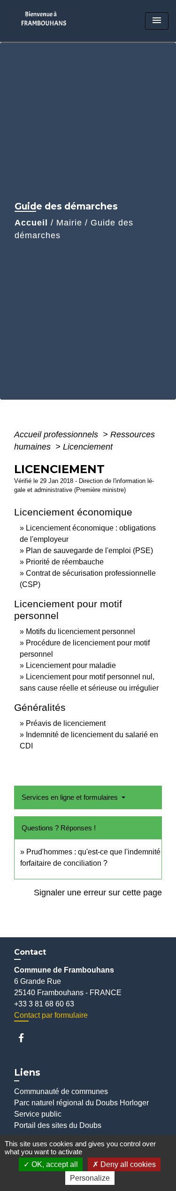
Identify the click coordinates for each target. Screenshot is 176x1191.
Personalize (90, 1178)
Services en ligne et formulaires (71, 797)
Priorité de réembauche (65, 562)
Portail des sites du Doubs (57, 1125)
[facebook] (25, 1037)
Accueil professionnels (57, 434)
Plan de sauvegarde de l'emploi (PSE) (89, 551)
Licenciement (88, 446)
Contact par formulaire (51, 1015)
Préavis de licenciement (66, 723)
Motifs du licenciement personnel (80, 632)
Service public (37, 1114)
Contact (30, 952)
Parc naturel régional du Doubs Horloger (81, 1103)
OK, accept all (54, 1164)
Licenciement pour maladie (71, 665)
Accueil (31, 222)
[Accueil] (47, 21)
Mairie (69, 222)
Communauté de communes (61, 1091)
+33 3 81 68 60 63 (44, 1004)
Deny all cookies (127, 1164)
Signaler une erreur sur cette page (98, 892)
